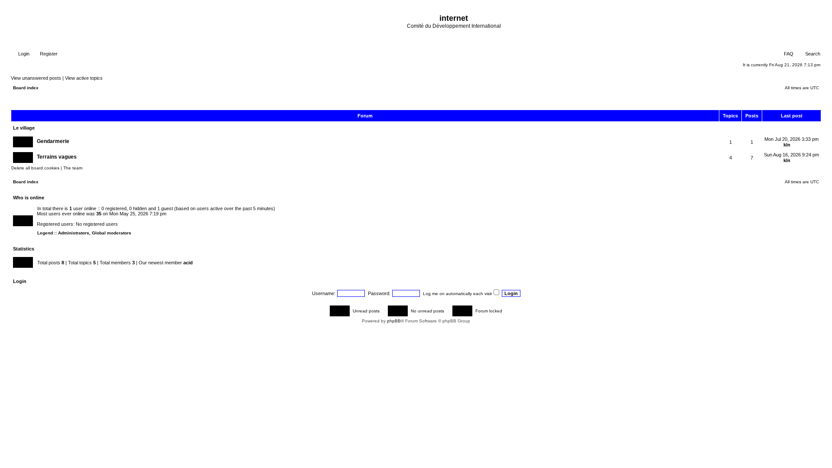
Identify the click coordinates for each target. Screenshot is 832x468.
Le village (24, 127)
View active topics (84, 78)
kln (786, 144)
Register (48, 53)
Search (812, 53)
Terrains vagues (57, 157)
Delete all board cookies (35, 168)
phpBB (394, 320)
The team (72, 168)
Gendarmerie (53, 141)
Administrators (73, 233)
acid (188, 262)
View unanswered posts (36, 78)
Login (23, 53)
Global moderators (111, 233)
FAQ (788, 53)
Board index (26, 87)
